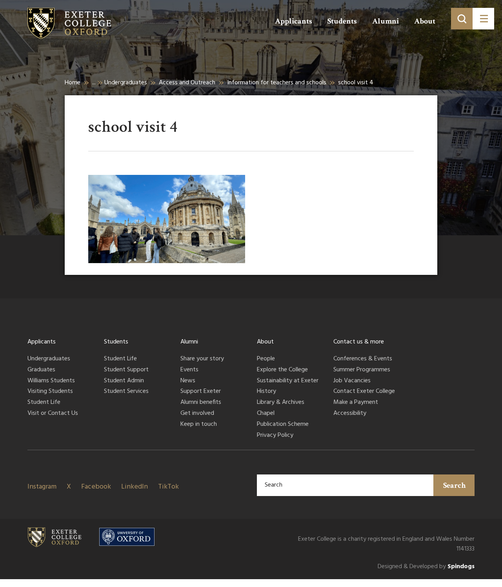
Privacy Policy (275, 435)
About (424, 21)
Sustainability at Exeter (287, 381)
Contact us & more (358, 342)
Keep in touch (198, 424)
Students (342, 21)
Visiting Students (50, 391)
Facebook (96, 486)
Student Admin (124, 381)
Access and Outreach (187, 83)
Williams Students (51, 381)
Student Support (126, 370)
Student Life (43, 402)
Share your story (202, 359)
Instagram (41, 486)
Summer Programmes (361, 370)
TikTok (168, 486)
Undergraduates (125, 83)
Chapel (266, 413)
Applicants (293, 21)
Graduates (41, 370)
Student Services (126, 391)
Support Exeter (200, 391)
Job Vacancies (352, 381)
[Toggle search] (462, 18)
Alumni (385, 21)
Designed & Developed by (426, 566)
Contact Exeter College (364, 391)
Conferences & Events (362, 359)
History (266, 391)
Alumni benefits (200, 402)
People (266, 359)
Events (189, 370)
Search (454, 485)
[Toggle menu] (483, 18)
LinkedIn (134, 486)
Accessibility (349, 413)
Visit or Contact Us (52, 413)
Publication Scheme (283, 424)
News (187, 381)
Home (72, 83)
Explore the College (282, 370)
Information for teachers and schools (276, 83)
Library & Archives (280, 402)
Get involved (197, 413)
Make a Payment (355, 402)
